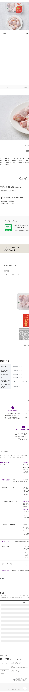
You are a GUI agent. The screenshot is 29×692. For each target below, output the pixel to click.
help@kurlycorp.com (8, 673)
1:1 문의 (25, 597)
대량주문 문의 (4, 670)
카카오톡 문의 (4, 663)
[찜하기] (27, 33)
